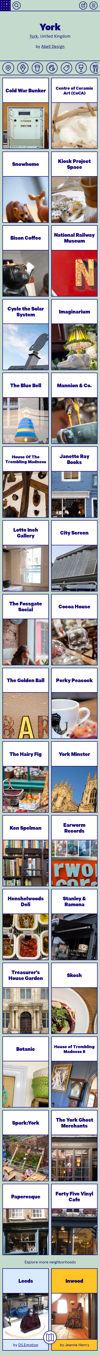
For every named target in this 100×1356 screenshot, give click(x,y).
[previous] (10, 138)
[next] (41, 138)
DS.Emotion (28, 1345)
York (34, 36)
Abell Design (53, 46)
